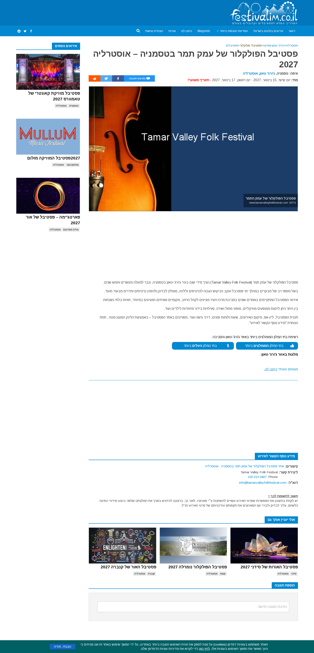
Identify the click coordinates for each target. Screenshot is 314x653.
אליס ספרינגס (71, 229)
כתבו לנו (186, 31)
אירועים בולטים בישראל (268, 31)
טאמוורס (74, 105)
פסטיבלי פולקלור (251, 45)
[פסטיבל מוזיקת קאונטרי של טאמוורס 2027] (48, 72)
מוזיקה (267, 45)
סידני (293, 573)
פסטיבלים (232, 45)
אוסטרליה (61, 105)
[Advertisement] (94, 12)
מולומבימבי (72, 164)
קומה (223, 573)
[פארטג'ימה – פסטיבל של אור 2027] (48, 196)
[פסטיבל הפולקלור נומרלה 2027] (193, 545)
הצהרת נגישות (154, 31)
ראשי (292, 31)
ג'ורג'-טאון (278, 45)
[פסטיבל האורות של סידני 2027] (264, 545)
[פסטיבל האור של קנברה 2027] (122, 545)
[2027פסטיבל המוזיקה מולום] (48, 137)
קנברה (151, 573)
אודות (172, 31)
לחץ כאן (204, 648)
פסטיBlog (204, 31)
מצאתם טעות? (281, 369)
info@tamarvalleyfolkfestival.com (262, 482)
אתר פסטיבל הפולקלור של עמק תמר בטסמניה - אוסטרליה (244, 466)
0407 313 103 (257, 477)
